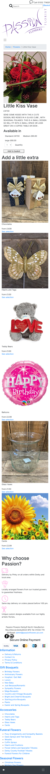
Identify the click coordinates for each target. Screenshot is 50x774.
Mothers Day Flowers (14, 765)
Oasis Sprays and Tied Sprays (18, 737)
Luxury (8, 680)
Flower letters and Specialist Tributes (21, 748)
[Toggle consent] (43, 769)
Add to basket (14, 151)
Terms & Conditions (13, 662)
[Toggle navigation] (5, 40)
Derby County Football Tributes (18, 750)
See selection (7, 231)
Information (7, 650)
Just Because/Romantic (15, 685)
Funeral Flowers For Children (17, 753)
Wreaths (8, 739)
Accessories (8, 710)
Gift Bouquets (9, 667)
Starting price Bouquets (15, 699)
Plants (7, 702)
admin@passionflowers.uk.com (29, 632)
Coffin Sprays (11, 742)
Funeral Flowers (10, 730)
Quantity (19, 145)
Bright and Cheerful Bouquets (18, 696)
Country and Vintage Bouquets (18, 694)
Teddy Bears (10, 719)
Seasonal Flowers (11, 758)
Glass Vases (10, 722)
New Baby (9, 683)
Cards (7, 725)
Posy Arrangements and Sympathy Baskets (24, 734)
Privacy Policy (11, 660)
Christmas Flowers (13, 762)
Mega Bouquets (11, 691)
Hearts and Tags (12, 717)
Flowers (16, 47)
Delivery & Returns (13, 654)
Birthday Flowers (12, 671)
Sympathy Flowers (13, 688)
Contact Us (10, 657)
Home (8, 47)
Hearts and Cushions (14, 745)
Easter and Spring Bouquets (17, 705)
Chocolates (10, 714)
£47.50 (6, 111)
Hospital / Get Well (13, 677)
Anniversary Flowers (13, 674)
